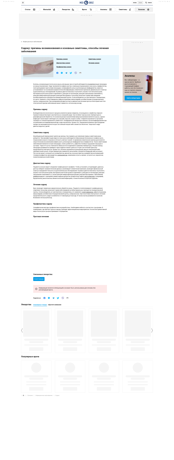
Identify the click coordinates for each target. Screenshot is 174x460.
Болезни (30, 395)
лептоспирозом (89, 176)
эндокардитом (62, 155)
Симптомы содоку (95, 59)
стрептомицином (87, 192)
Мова (135, 2)
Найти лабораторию (133, 98)
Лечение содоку (94, 63)
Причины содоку (62, 59)
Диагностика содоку (63, 63)
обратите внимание (54, 304)
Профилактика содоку (63, 67)
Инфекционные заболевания (32, 41)
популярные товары (40, 304)
